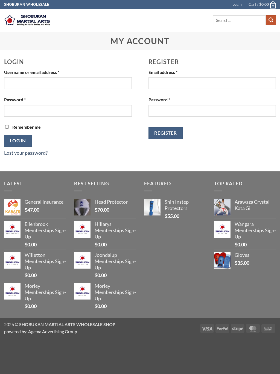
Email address (171, 72)
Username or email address (40, 72)
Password (23, 99)
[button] (262, 4)
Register (165, 133)
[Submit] (271, 20)
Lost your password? (26, 153)
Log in (18, 140)
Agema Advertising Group (52, 331)
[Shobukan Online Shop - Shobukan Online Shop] (27, 20)
